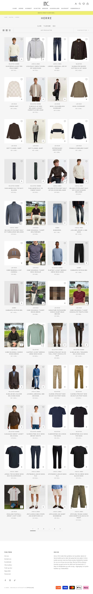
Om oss (6, 556)
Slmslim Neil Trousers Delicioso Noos (79, 353)
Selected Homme (14, 64)
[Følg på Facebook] (5, 580)
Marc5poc (57, 230)
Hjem (5, 17)
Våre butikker (8, 565)
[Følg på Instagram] (10, 580)
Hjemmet (28, 8)
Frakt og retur (8, 568)
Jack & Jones (36, 64)
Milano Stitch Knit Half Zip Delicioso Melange (57, 189)
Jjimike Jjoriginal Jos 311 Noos (57, 67)
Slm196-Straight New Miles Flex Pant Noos (57, 394)
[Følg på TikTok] (15, 580)
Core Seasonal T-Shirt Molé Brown (36, 231)
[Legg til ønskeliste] (21, 39)
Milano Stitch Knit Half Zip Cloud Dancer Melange (79, 190)
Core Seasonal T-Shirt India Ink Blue (36, 271)
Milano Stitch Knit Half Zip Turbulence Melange (14, 231)
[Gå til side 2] (60, 529)
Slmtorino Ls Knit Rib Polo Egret (14, 67)
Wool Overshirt (79, 106)
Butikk (11, 17)
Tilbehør (47, 26)
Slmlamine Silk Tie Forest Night (36, 189)
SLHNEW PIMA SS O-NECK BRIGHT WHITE (36, 434)
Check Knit (14, 106)
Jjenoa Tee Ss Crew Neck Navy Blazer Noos (14, 475)
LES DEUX (14, 104)
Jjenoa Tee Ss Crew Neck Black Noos (79, 475)
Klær (39, 26)
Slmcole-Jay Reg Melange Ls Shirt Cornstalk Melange (36, 108)
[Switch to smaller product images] (6, 30)
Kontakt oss (7, 559)
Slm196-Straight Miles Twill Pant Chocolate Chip (57, 354)
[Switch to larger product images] (3, 30)
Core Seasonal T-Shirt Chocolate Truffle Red (79, 311)
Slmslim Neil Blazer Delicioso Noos (14, 394)
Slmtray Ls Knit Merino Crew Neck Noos (57, 271)
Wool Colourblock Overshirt (57, 107)
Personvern (7, 574)
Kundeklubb (54, 8)
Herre (21, 8)
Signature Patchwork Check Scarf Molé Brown (57, 312)
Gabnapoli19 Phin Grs (79, 270)
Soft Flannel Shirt (14, 148)
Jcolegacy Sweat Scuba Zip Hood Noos (35, 67)
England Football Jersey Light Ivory (14, 515)
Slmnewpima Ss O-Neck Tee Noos (57, 434)
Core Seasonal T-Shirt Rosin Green (36, 311)
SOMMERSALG (75, 8)
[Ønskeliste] (84, 4)
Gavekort (65, 8)
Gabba (57, 227)
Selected (79, 64)
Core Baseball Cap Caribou (14, 271)
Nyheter (37, 8)
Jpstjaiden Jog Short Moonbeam (57, 515)
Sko (54, 26)
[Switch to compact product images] (10, 30)
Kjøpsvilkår (7, 571)
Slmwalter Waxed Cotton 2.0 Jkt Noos (79, 67)
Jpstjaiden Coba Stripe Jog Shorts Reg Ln (36, 515)
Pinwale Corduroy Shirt (79, 148)
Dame (15, 8)
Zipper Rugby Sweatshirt (57, 149)
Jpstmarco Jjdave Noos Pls (36, 475)
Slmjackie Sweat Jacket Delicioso (14, 434)
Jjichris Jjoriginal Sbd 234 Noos (36, 394)
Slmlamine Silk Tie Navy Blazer (14, 189)
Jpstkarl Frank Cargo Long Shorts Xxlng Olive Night (79, 516)
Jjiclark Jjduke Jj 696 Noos (79, 231)
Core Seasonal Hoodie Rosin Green (14, 353)
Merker (45, 8)
